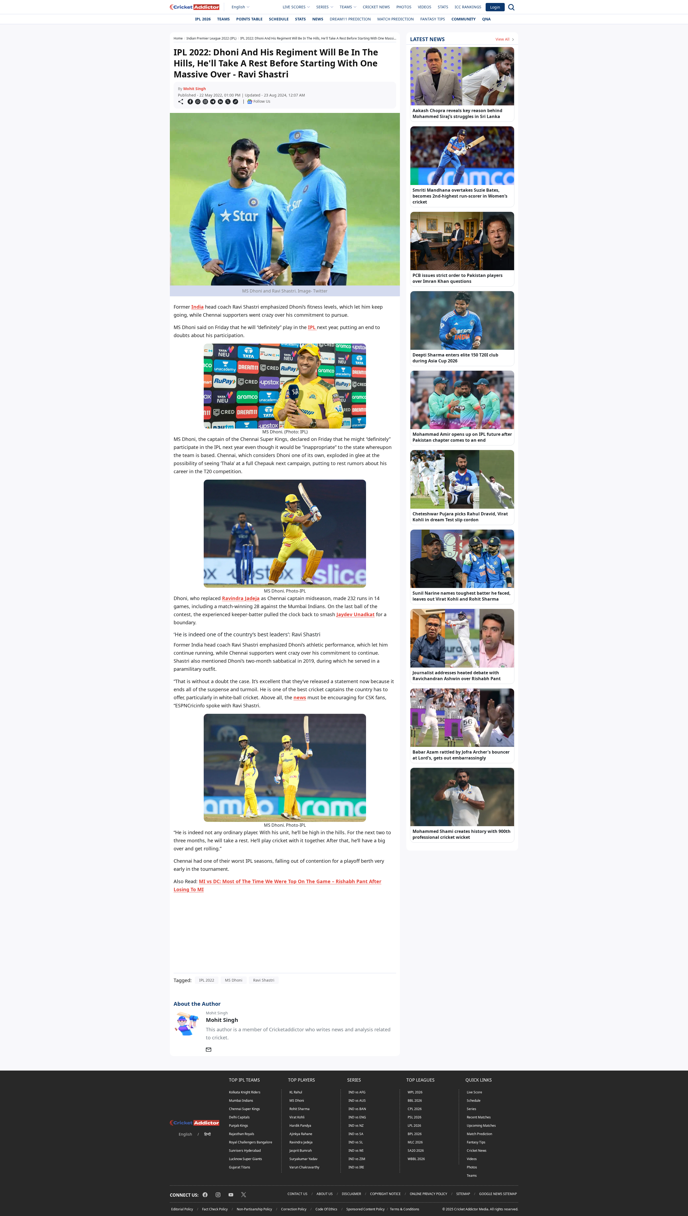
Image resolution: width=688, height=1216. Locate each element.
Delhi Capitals (239, 1117)
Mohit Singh (194, 88)
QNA (486, 19)
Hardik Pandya (300, 1125)
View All (503, 39)
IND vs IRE (356, 1167)
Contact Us (297, 1194)
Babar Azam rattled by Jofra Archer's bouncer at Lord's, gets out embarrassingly (461, 755)
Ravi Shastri (263, 980)
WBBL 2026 (416, 1159)
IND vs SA (356, 1134)
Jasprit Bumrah (300, 1150)
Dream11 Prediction (350, 19)
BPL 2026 (415, 1134)
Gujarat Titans (239, 1167)
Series (471, 1109)
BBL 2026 (415, 1100)
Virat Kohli (296, 1117)
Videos (424, 6)
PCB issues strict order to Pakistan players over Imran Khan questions (458, 278)
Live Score (474, 1092)
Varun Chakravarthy (304, 1167)
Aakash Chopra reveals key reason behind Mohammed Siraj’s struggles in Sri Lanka (457, 113)
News (317, 19)
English (238, 6)
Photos (403, 6)
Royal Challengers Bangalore (250, 1142)
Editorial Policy (182, 1209)
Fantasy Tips (432, 19)
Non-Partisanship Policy (254, 1209)
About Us (325, 1194)
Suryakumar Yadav (303, 1159)
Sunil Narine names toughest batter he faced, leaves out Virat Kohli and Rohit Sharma (462, 596)
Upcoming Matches (481, 1125)
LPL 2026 (414, 1125)
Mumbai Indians (241, 1100)
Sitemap (463, 1194)
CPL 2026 (415, 1109)
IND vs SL (356, 1142)
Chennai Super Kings (244, 1109)
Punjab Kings (238, 1125)
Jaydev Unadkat (355, 614)
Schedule (279, 19)
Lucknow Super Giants (245, 1159)
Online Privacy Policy (428, 1194)
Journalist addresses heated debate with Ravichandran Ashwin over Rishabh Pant (457, 676)
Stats (443, 6)
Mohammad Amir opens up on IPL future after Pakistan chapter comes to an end (462, 437)
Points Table (249, 19)
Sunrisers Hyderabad (245, 1150)
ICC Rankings (468, 6)
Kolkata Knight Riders (244, 1092)
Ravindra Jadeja (241, 598)
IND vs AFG (357, 1092)
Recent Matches (479, 1117)
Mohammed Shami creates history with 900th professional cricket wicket (462, 834)
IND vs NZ (356, 1125)
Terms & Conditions (404, 1209)
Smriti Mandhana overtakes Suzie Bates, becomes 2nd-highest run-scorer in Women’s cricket (460, 196)
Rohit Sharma (299, 1109)
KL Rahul (295, 1092)
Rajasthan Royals (241, 1134)
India (197, 307)
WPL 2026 (415, 1092)
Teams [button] (346, 6)
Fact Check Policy (215, 1209)
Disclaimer (351, 1194)
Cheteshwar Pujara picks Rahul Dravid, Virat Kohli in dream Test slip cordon (460, 517)
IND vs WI (356, 1150)
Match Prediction (395, 19)
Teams (223, 19)
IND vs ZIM (357, 1159)
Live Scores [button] (294, 6)
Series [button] (322, 6)
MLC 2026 (415, 1142)
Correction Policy (293, 1209)
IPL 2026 (203, 19)
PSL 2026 (414, 1117)
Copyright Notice (385, 1194)
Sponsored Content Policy (365, 1209)
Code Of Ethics (326, 1209)
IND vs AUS (357, 1100)
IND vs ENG (357, 1117)
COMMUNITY (464, 19)
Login (495, 7)
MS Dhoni (233, 980)
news (299, 697)
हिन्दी (207, 1134)
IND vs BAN (357, 1109)
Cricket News (376, 6)
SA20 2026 (416, 1150)
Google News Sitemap (498, 1194)
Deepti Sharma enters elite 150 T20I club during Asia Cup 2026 (455, 358)
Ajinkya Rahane (300, 1134)
